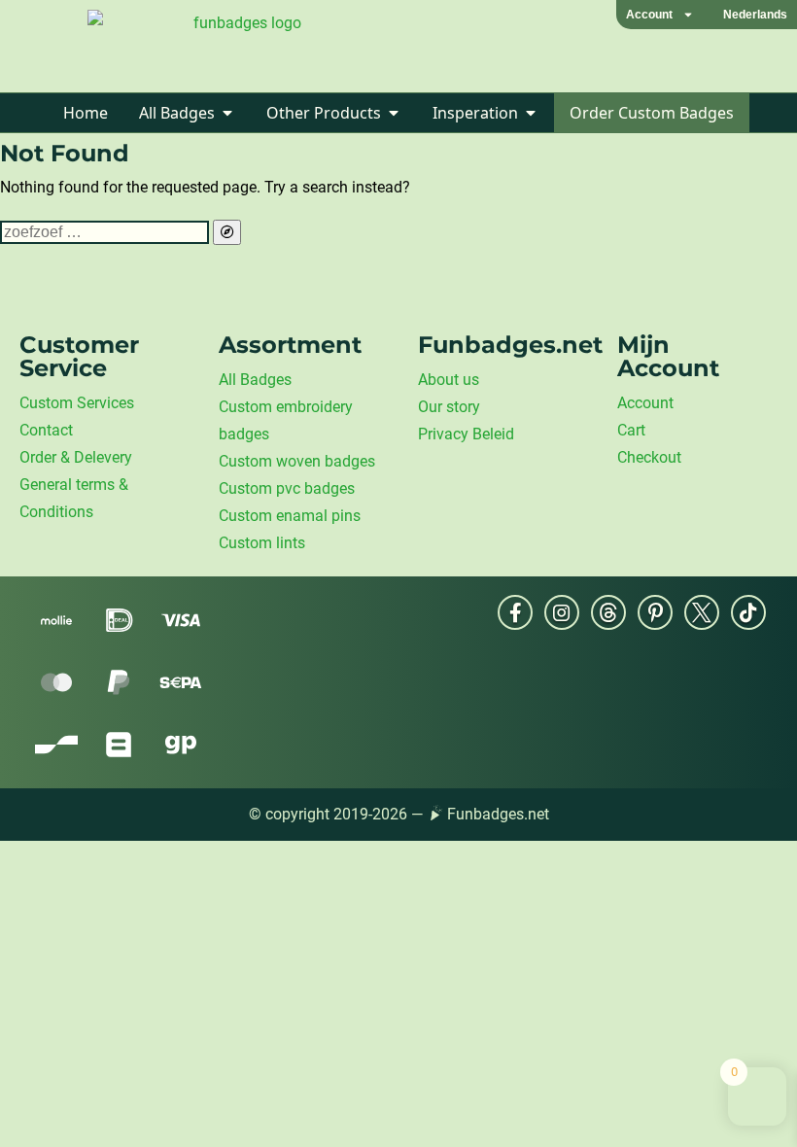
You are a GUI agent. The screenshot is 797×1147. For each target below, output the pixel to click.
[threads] (608, 612)
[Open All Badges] (227, 112)
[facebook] (515, 612)
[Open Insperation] (530, 112)
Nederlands (755, 14)
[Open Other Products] (393, 112)
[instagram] (561, 612)
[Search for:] (106, 232)
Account (649, 14)
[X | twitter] (701, 612)
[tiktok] (748, 612)
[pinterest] (655, 612)
